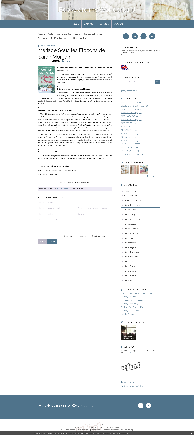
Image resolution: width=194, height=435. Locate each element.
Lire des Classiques (132, 219)
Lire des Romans (131, 233)
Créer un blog (93, 425)
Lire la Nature (129, 280)
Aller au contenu (7, 2)
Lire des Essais (130, 224)
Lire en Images (130, 242)
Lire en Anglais (130, 238)
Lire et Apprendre (131, 256)
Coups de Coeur (130, 195)
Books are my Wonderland (97, 9)
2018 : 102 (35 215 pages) (131, 130)
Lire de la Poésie (131, 210)
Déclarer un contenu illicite (68, 430)
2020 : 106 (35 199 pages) (131, 123)
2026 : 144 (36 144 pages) (131, 102)
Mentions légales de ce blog (83, 430)
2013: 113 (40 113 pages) (131, 147)
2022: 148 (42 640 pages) (131, 116)
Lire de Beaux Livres (132, 205)
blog (132, 430)
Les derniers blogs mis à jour (81, 427)
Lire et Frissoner (130, 266)
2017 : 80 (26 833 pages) (130, 133)
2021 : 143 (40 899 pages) (131, 119)
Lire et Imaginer (130, 271)
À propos (104, 24)
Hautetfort (102, 425)
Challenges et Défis (128, 297)
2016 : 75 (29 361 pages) (130, 137)
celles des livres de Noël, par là (49, 174)
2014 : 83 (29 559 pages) (130, 144)
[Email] (152, 36)
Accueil (75, 24)
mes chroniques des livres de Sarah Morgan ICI (63, 170)
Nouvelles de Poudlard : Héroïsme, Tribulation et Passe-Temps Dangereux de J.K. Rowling (70, 34)
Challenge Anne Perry (129, 304)
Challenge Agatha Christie (131, 311)
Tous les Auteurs (127, 314)
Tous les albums (153, 176)
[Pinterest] (135, 36)
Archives (88, 24)
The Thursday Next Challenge (132, 300)
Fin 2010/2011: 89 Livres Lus (132, 154)
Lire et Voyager (130, 275)
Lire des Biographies (132, 214)
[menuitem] (74, 24)
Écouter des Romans (132, 200)
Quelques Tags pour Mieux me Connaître (137, 293)
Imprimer (67, 61)
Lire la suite (131, 353)
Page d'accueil (43, 38)
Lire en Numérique (131, 252)
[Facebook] (126, 36)
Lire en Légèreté (63, 189)
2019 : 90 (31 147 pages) (130, 126)
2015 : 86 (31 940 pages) (130, 140)
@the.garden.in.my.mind (130, 91)
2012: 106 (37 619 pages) (131, 151)
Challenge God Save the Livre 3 (133, 307)
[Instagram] (143, 36)
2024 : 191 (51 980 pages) (131, 109)
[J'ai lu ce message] (192, 433)
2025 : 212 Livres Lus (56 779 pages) (135, 106)
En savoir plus (123, 433)
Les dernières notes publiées (97, 427)
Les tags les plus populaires (113, 427)
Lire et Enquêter (130, 261)
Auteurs (118, 24)
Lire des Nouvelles (131, 228)
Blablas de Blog (130, 191)
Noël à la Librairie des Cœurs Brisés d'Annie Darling (69, 38)
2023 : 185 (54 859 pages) (131, 112)
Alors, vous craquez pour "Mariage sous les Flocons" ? (75, 182)
